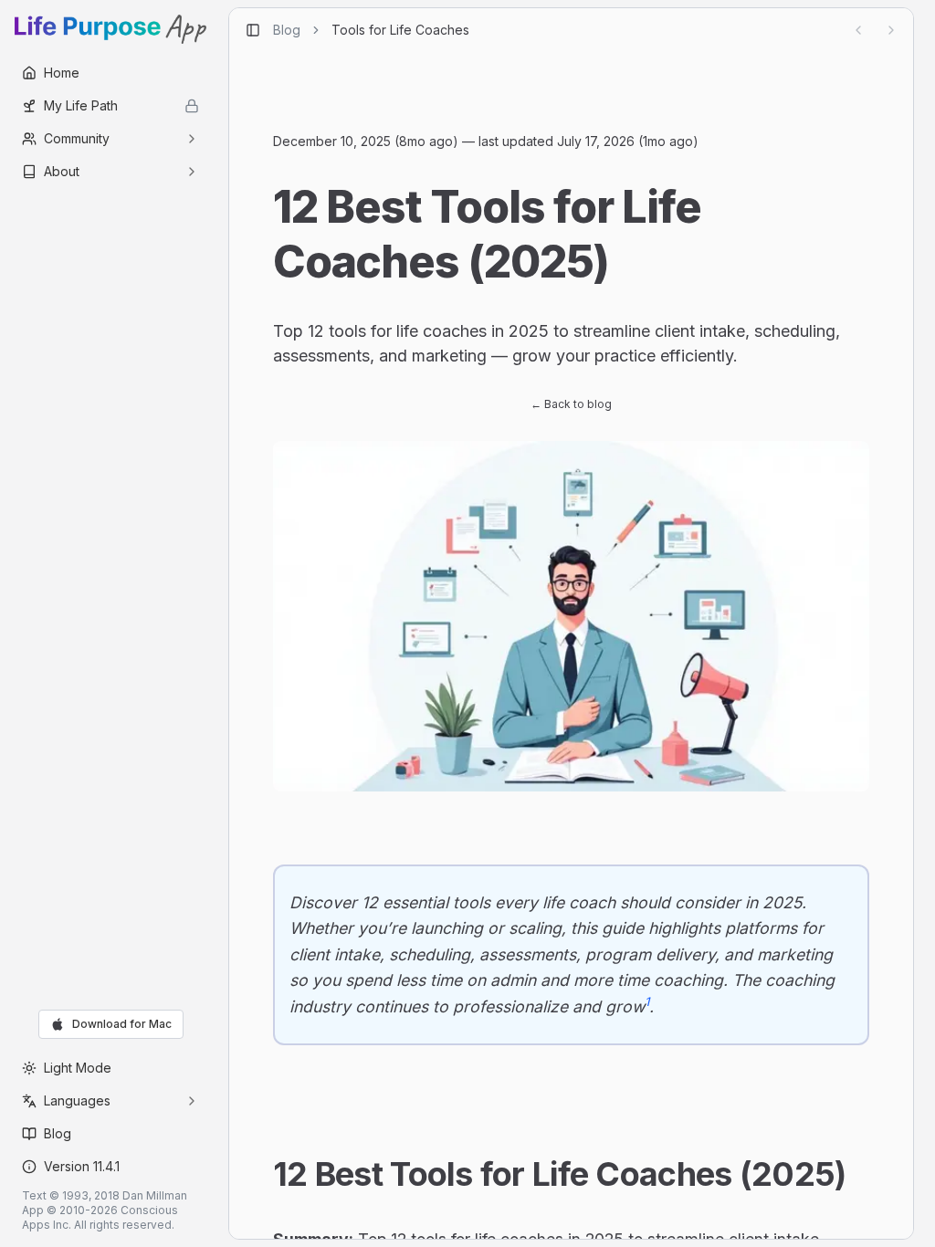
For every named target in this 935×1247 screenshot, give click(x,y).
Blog (286, 29)
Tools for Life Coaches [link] (400, 29)
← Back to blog (571, 404)
